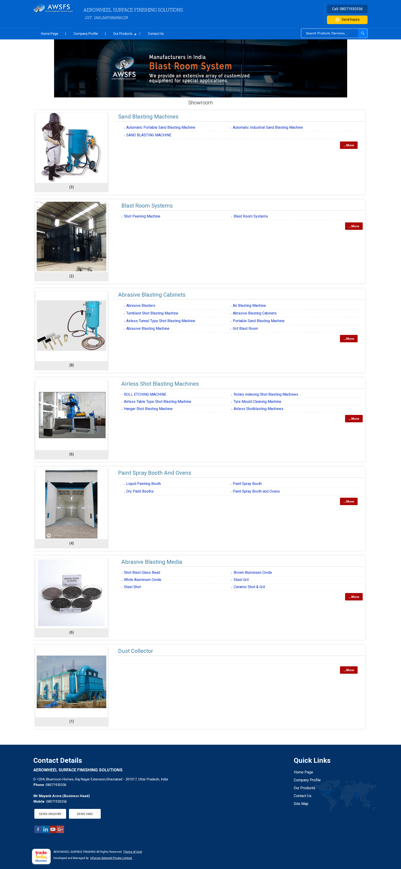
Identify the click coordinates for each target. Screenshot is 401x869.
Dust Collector (135, 651)
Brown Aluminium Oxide (253, 572)
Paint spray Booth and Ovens (154, 473)
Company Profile (86, 33)
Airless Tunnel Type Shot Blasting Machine (160, 321)
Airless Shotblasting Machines (258, 409)
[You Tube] (53, 832)
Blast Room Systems (147, 205)
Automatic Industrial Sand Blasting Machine (268, 127)
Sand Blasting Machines (148, 116)
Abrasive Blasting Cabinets (151, 295)
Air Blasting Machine (249, 305)
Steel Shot (132, 587)
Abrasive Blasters (140, 305)
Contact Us (156, 33)
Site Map (301, 804)
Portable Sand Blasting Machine (259, 321)
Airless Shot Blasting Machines (160, 384)
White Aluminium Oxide (142, 579)
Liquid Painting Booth (143, 483)
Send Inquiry (351, 19)
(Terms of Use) (132, 851)
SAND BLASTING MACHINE (148, 135)
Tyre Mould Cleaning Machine (257, 401)
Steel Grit (241, 579)
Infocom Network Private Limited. (111, 858)
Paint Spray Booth (247, 483)
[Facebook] (38, 832)
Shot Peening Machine (142, 216)
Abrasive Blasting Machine (147, 328)
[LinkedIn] (45, 832)
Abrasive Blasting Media (151, 562)
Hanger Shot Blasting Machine (148, 409)
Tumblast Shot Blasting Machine (152, 313)
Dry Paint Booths (140, 491)
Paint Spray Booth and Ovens (256, 491)
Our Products (123, 33)
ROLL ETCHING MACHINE (145, 394)
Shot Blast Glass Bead (142, 572)
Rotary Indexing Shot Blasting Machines (266, 394)
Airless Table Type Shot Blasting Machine (157, 401)
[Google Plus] (60, 832)
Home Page (49, 33)
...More (348, 145)
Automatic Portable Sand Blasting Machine (160, 127)
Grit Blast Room (245, 328)
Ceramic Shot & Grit (249, 587)
